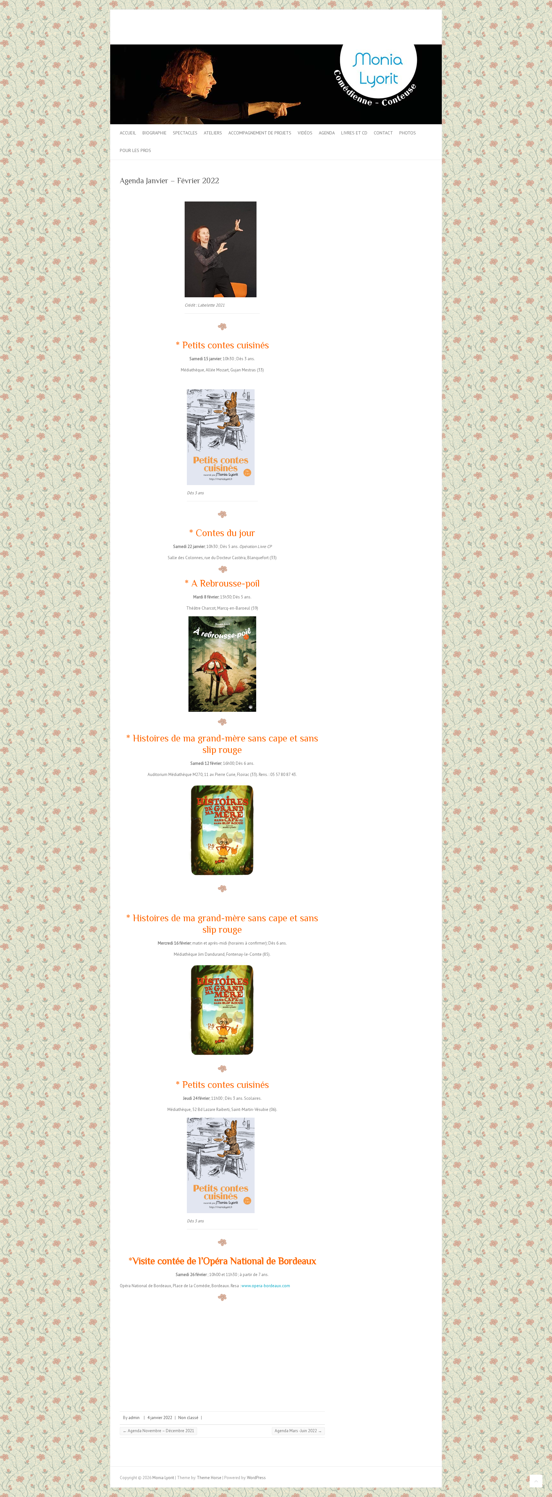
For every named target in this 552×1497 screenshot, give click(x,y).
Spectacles (185, 133)
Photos (407, 133)
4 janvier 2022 (159, 1417)
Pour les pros (135, 150)
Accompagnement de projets (259, 133)
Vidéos (305, 133)
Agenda (327, 133)
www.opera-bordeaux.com (265, 1285)
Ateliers (213, 133)
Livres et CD (354, 133)
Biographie (154, 133)
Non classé (188, 1417)
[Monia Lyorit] (276, 47)
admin (134, 1417)
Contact (383, 133)
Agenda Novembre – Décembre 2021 (158, 1430)
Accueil (128, 133)
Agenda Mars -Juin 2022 (298, 1430)
